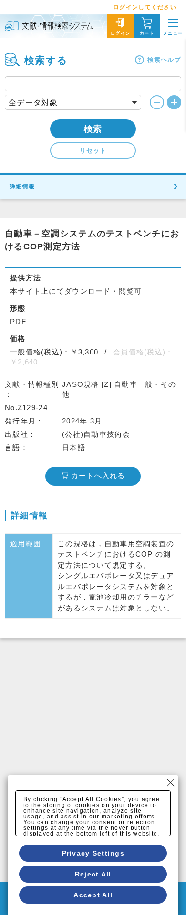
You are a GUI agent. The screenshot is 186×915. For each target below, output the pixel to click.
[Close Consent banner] (170, 782)
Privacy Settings (93, 853)
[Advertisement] (93, 735)
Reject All (93, 874)
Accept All (93, 895)
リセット (93, 150)
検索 (93, 129)
